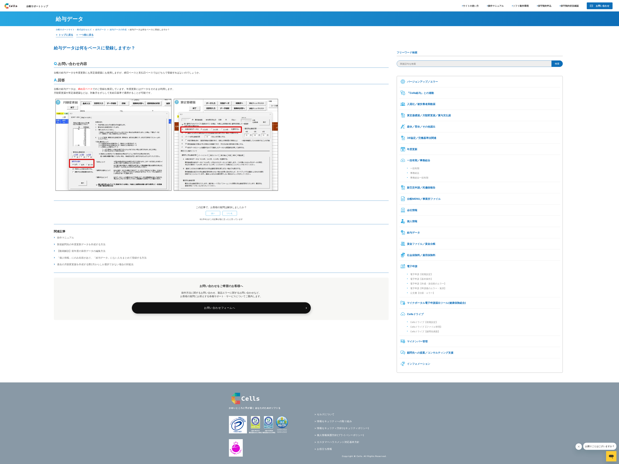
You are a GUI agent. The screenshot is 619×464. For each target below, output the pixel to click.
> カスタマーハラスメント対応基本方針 (336, 442)
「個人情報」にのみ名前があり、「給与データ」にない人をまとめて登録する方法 (102, 257)
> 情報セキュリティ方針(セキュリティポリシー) (341, 428)
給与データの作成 (118, 29)
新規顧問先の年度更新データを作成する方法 (81, 244)
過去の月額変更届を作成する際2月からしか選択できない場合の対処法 (95, 264)
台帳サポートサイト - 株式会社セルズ (74, 29)
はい (213, 213)
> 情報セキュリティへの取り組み (333, 421)
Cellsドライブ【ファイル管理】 (426, 326)
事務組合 (414, 173)
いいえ (230, 213)
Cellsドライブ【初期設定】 (424, 322)
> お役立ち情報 (323, 448)
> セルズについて (324, 414)
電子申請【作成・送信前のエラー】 (428, 283)
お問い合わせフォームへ (219, 307)
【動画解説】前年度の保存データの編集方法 (81, 250)
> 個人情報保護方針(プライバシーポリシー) (339, 435)
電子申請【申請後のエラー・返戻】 (428, 288)
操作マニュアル (65, 237)
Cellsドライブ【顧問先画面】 (425, 331)
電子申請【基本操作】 (421, 278)
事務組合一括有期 (419, 177)
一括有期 (414, 168)
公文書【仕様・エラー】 (422, 292)
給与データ (100, 29)
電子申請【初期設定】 (421, 274)
